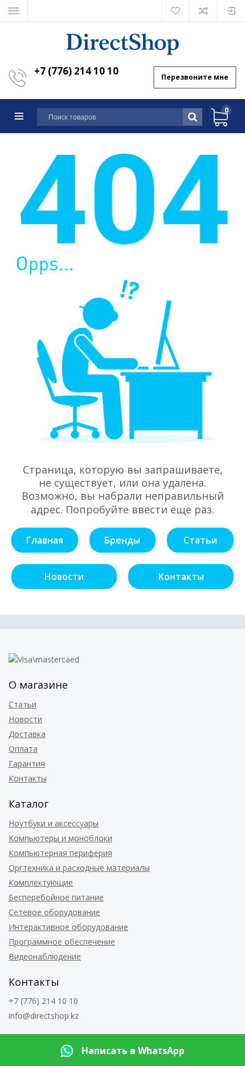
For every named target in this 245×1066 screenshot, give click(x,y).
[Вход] (231, 11)
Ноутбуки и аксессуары (54, 823)
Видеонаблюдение (45, 956)
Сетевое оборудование (54, 912)
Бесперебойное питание (56, 897)
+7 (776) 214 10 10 (76, 70)
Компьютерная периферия (60, 852)
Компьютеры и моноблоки (60, 838)
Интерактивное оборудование (68, 926)
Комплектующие (41, 882)
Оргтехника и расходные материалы (79, 867)
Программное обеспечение (62, 941)
